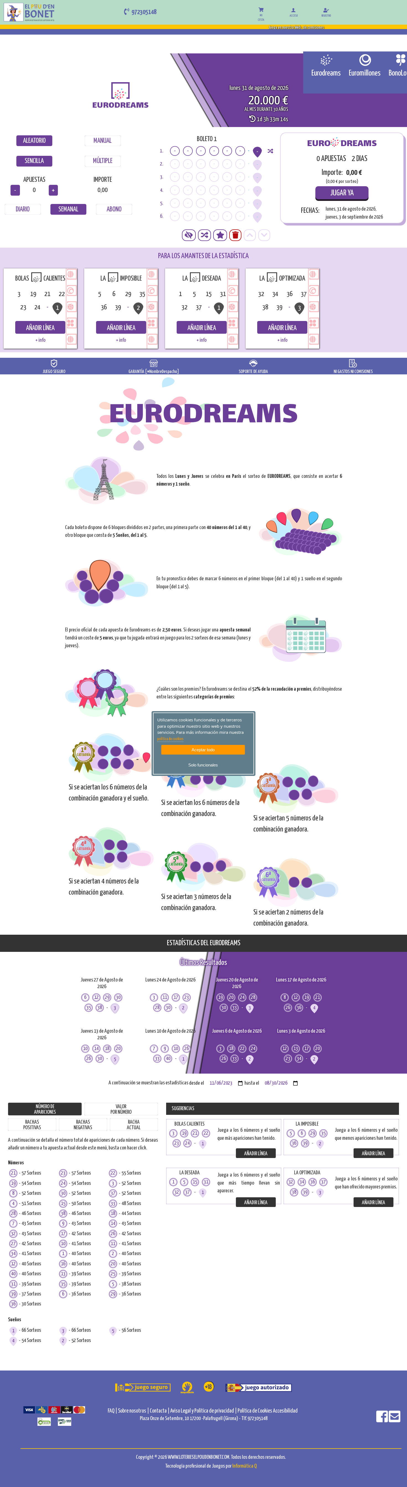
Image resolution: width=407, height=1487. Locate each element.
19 (13, 1183)
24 (63, 1183)
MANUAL (103, 141)
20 (113, 1263)
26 (113, 1233)
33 (113, 1203)
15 (63, 1203)
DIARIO (23, 209)
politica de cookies (170, 739)
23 (63, 1173)
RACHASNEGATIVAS (83, 1125)
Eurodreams (326, 73)
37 (113, 1193)
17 (63, 1233)
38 (63, 1213)
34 (13, 1253)
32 (13, 1233)
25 (113, 1273)
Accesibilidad (285, 1411)
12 (13, 1263)
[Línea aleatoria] (270, 151)
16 (63, 1263)
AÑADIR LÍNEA (40, 328)
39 (13, 1294)
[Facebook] (382, 1420)
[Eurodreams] (326, 60)
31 (13, 1284)
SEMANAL (68, 209)
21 (13, 1173)
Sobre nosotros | (133, 1411)
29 (113, 1294)
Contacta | (159, 1411)
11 (113, 1243)
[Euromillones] (365, 60)
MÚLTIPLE (102, 161)
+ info (40, 340)
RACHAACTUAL (134, 1125)
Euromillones (364, 73)
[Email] (394, 1420)
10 (63, 1243)
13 (63, 1273)
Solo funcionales (203, 765)
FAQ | (113, 1411)
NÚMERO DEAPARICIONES (45, 1109)
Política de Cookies (255, 1411)
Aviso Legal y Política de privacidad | (204, 1411)
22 (113, 1173)
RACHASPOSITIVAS (32, 1125)
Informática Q (244, 1466)
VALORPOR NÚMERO (121, 1109)
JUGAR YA (342, 193)
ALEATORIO (34, 141)
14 (113, 1223)
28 (13, 1213)
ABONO (114, 209)
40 (13, 1273)
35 (63, 1284)
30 (63, 1193)
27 (13, 1243)
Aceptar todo (203, 749)
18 (113, 1213)
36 (13, 1304)
